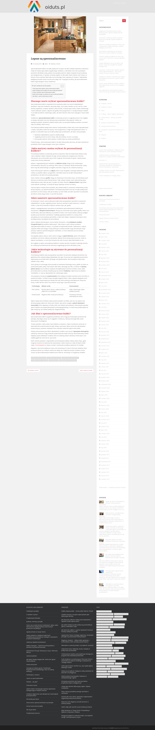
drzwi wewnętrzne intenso (103, 640)
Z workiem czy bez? (32, 614)
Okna (102, 110)
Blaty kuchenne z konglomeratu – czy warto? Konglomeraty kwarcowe (112, 514)
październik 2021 (106, 342)
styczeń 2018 (105, 451)
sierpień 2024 (105, 279)
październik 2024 (106, 275)
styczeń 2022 (105, 332)
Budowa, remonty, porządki (34, 621)
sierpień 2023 (105, 296)
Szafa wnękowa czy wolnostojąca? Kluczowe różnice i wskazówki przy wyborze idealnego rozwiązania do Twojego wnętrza (77, 660)
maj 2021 (104, 360)
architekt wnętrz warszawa (54, 358)
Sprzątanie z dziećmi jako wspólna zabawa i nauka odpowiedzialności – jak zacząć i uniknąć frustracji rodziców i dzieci (112, 71)
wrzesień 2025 (105, 265)
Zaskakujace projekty (105, 204)
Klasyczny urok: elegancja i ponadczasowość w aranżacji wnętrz (75, 702)
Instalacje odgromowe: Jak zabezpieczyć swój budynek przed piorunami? (42, 694)
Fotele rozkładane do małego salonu (110, 175)
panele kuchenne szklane (118, 656)
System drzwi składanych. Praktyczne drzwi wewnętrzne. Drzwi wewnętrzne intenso (111, 150)
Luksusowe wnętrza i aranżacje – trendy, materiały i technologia (115, 527)
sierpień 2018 (105, 426)
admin (46, 64)
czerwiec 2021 (105, 356)
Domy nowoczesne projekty (34, 706)
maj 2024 (104, 286)
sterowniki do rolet (102, 676)
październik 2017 (106, 461)
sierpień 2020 (105, 391)
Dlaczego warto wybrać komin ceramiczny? (114, 571)
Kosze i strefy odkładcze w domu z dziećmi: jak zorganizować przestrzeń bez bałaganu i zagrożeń (112, 85)
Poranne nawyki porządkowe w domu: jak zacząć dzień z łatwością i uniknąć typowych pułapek (112, 58)
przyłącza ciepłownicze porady (110, 123)
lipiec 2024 (104, 282)
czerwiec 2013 (105, 479)
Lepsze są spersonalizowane (34, 678)
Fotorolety (115, 650)
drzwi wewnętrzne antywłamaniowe (106, 632)
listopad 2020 (105, 381)
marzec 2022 (105, 325)
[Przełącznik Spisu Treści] (61, 86)
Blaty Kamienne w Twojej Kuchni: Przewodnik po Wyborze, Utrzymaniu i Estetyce (75, 711)
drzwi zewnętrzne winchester (104, 645)
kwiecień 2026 (105, 247)
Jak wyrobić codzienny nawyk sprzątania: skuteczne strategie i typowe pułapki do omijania (111, 39)
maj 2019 (104, 423)
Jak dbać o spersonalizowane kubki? (43, 96)
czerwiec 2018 (105, 433)
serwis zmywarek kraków (103, 674)
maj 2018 (104, 437)
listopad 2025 (105, 261)
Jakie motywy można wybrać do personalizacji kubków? (47, 90)
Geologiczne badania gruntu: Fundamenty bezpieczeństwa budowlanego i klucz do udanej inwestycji (40, 669)
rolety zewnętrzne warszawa (114, 666)
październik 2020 (106, 384)
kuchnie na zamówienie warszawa (105, 653)
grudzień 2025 (105, 258)
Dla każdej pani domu (32, 699)
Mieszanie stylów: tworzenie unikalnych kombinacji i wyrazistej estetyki (112, 541)
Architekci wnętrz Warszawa (39, 358)
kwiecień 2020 (105, 405)
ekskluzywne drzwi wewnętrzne (105, 648)
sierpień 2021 (105, 349)
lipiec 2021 (104, 353)
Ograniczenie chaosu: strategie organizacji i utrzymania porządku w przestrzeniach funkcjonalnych (77, 636)
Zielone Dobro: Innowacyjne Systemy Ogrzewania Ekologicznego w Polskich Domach (40, 689)
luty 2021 (103, 370)
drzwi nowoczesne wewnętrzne (105, 624)
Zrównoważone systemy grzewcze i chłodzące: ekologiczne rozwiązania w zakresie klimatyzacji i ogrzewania (110, 165)
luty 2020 (103, 412)
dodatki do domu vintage (119, 619)
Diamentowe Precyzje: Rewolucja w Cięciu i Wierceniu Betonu (42, 651)
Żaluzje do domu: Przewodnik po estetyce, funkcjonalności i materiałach (112, 503)
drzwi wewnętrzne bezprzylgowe (105, 635)
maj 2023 (104, 307)
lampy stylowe (119, 653)
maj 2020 (104, 402)
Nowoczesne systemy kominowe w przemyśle (109, 200)
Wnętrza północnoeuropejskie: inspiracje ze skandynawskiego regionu (74, 677)
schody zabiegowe (101, 671)
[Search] (124, 20)
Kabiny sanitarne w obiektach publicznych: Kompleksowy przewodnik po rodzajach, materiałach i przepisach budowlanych (42, 636)
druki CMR (120, 208)
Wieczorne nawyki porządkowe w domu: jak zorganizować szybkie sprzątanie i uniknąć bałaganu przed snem (112, 46)
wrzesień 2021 (105, 346)
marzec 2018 (105, 444)
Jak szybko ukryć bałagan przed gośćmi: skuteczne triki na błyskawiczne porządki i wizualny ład (111, 556)
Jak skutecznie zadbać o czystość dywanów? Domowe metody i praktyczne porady (77, 630)
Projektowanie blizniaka (33, 618)
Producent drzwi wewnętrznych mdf (106, 661)
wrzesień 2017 (105, 465)
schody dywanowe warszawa (119, 669)
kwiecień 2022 (105, 321)
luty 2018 (103, 447)
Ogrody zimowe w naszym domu (108, 218)
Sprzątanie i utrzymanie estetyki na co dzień (111, 130)
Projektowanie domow (33, 713)
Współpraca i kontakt (119, 3)
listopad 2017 (105, 458)
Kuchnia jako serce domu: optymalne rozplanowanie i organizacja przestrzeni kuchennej (76, 697)
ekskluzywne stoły (118, 648)
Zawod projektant (31, 656)
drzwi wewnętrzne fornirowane (120, 637)
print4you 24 (102, 160)
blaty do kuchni (118, 616)
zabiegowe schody (113, 676)
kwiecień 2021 (105, 363)
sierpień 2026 (105, 233)
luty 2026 (103, 254)
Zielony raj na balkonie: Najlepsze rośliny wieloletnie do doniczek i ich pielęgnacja (77, 671)
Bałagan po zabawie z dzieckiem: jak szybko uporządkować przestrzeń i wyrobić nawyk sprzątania (112, 78)
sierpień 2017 (105, 468)
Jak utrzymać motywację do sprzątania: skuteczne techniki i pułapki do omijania (110, 52)
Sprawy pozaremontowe (108, 126)
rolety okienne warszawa (121, 663)
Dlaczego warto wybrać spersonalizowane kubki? (46, 88)
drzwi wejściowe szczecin (103, 629)
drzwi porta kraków (119, 624)
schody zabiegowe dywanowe (115, 671)
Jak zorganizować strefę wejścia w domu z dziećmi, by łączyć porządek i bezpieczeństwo (112, 91)
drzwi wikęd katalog (121, 642)
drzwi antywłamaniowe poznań (105, 622)
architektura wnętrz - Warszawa (39, 360)
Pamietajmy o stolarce (33, 675)
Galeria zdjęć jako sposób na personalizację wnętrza (76, 707)
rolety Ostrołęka (101, 666)
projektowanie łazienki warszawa (68, 360)
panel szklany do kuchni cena (116, 658)
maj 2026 (104, 244)
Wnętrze (103, 135)
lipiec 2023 (104, 300)
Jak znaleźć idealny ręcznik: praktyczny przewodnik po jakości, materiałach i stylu (76, 625)
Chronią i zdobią (103, 222)
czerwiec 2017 (105, 472)
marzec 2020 (105, 409)
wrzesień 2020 (105, 388)
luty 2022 (103, 328)
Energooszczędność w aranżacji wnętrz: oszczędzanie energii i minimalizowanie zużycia (77, 716)
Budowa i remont (55, 64)
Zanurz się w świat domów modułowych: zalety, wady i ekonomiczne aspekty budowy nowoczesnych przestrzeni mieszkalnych (42, 626)
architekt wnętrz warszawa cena (70, 358)
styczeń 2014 (105, 475)
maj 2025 (104, 268)
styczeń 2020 (105, 416)
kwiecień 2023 (105, 310)
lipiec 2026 (104, 237)
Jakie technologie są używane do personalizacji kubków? (48, 94)
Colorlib (111, 728)
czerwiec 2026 (105, 240)
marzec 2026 (105, 251)
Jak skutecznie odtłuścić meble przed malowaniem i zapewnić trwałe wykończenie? (76, 620)
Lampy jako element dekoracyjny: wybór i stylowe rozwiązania (75, 687)
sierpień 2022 (105, 318)
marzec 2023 (105, 314)
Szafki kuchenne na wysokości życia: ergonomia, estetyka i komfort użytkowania (112, 156)
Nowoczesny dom (104, 215)
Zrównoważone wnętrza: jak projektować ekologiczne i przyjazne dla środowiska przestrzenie (77, 654)
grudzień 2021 (105, 335)
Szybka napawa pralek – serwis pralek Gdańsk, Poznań (77, 611)
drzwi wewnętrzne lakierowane (119, 640)
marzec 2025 (105, 272)
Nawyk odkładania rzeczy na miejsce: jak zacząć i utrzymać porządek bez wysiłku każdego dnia (111, 64)
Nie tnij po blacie (31, 709)
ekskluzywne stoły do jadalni (104, 650)
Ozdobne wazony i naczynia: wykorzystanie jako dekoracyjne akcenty (111, 171)
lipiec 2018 (104, 430)
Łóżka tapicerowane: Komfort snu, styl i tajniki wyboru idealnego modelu (77, 666)
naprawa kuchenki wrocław (104, 656)
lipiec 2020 (104, 395)
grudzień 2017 (105, 454)
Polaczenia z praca (31, 685)
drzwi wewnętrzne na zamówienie (105, 642)
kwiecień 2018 (105, 440)
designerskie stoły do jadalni (104, 619)
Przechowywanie (40, 345)
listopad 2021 (105, 339)
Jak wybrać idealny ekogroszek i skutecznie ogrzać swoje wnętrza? (40, 660)
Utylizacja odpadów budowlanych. (36, 642)
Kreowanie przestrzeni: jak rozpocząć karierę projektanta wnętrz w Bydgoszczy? (74, 682)
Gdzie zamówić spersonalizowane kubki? (44, 92)
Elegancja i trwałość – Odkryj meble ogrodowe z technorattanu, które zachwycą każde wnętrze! (75, 641)
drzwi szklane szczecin (102, 627)
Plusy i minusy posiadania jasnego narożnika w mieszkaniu (75, 692)
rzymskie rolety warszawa (103, 669)
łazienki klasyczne (53, 360)
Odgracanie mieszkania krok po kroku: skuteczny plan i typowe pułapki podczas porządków (111, 32)
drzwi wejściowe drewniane (117, 627)
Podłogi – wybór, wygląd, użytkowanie (112, 114)
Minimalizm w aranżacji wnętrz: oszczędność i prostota (114, 585)
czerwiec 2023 (105, 303)
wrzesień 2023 (105, 293)
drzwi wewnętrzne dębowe (104, 637)
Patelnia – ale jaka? (31, 682)
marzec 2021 (105, 367)
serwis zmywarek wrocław (117, 674)
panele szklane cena (102, 658)
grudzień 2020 (105, 377)
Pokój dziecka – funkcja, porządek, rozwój (110, 118)
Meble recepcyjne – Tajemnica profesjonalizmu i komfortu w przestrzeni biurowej (40, 646)
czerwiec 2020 (105, 398)
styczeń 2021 (105, 374)
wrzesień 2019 (105, 419)
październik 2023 (106, 289)
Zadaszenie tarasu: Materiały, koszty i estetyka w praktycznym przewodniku (75, 649)
